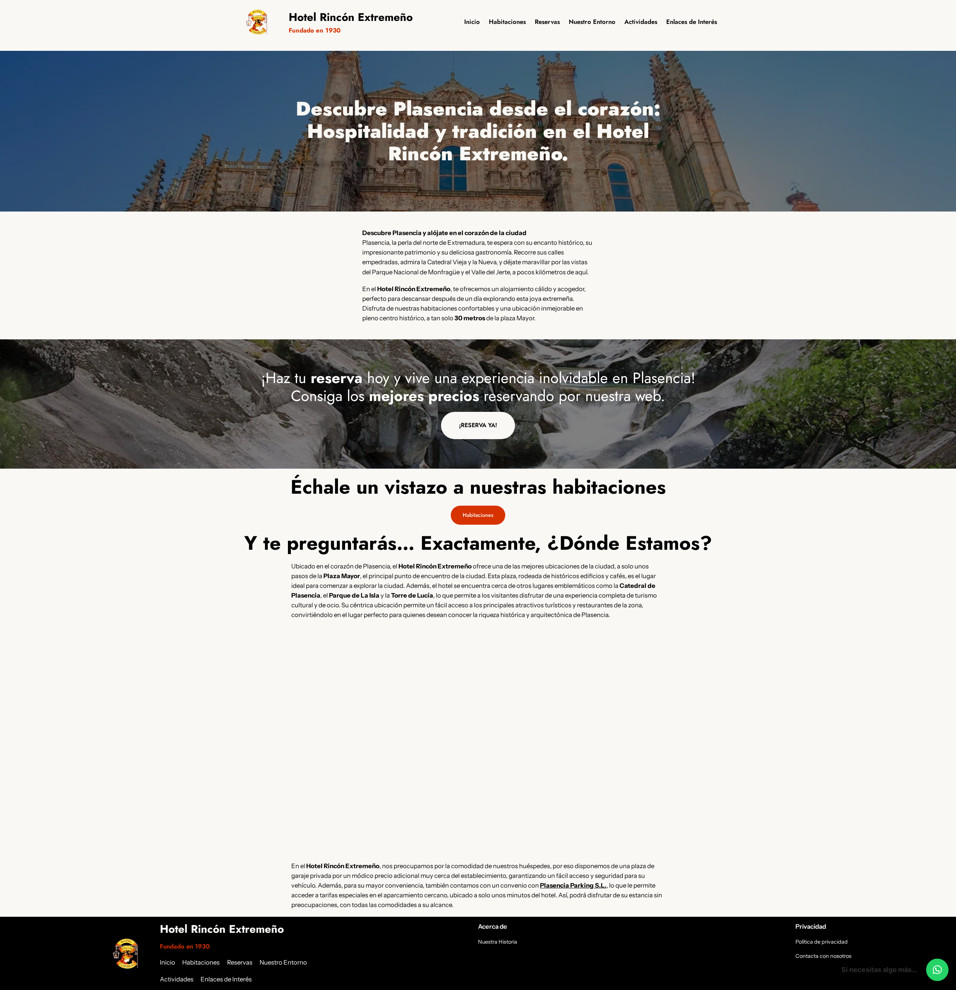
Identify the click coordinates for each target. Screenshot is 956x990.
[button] (937, 970)
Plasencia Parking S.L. (573, 885)
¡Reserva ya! (478, 425)
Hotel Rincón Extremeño (351, 17)
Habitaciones (478, 515)
